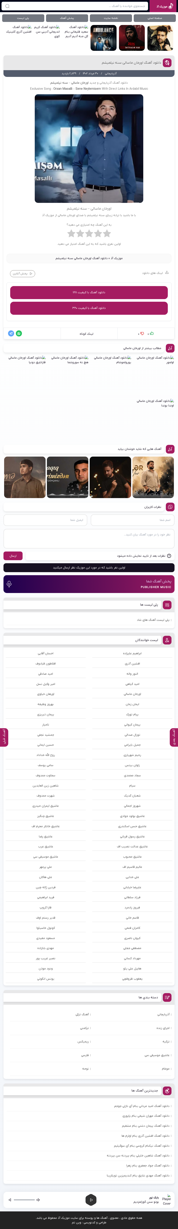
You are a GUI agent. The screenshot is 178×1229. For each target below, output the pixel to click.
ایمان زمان (132, 704)
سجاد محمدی (132, 776)
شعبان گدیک (132, 796)
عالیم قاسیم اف (132, 867)
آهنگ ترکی (82, 1014)
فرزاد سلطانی (132, 897)
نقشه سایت (111, 18)
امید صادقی (45, 674)
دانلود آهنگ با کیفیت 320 (89, 308)
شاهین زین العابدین (46, 786)
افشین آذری (132, 664)
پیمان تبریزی (45, 714)
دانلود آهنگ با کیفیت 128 (89, 292)
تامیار (45, 725)
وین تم (76, 1223)
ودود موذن (46, 969)
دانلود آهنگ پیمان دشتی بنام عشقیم (146, 1126)
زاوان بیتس (132, 765)
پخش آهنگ (67, 18)
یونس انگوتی (45, 979)
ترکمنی (84, 1028)
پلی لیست (23, 18)
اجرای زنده (163, 1028)
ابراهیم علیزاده (132, 653)
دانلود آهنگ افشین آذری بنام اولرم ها (146, 1136)
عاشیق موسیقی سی (45, 857)
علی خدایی (132, 877)
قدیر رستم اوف (45, 918)
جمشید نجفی (45, 735)
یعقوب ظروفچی (132, 979)
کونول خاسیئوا (45, 928)
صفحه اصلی (155, 18)
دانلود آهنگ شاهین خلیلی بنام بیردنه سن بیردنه (138, 1156)
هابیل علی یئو (132, 969)
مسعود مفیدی (45, 938)
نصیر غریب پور (45, 958)
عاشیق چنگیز (45, 816)
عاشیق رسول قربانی (132, 837)
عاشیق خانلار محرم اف (46, 826)
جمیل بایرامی (132, 745)
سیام (132, 786)
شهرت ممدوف (46, 796)
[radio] (107, 234)
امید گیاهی (132, 684)
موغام (166, 1069)
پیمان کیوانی (132, 725)
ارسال (13, 556)
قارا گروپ (45, 908)
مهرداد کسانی (132, 958)
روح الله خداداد (45, 755)
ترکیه (166, 1042)
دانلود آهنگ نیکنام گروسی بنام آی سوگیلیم (142, 1146)
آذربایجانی (163, 1014)
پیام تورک (132, 714)
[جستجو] (7, 6)
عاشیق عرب (45, 847)
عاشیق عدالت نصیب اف (132, 847)
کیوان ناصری (132, 938)
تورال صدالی (132, 735)
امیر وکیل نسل (45, 684)
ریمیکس (83, 1042)
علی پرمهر (45, 867)
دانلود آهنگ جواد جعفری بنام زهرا (148, 1166)
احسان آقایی (45, 653)
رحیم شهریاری (132, 755)
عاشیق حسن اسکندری (132, 826)
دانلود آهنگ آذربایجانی (113, 83)
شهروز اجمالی (132, 806)
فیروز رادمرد (132, 908)
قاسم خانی (132, 918)
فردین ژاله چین (46, 887)
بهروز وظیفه (46, 704)
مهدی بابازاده (45, 948)
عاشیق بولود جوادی (132, 816)
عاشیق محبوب (132, 857)
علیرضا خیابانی (132, 887)
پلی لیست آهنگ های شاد (153, 620)
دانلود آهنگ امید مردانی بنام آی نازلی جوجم (142, 1106)
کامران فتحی (132, 928)
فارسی (85, 1055)
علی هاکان (45, 877)
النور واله (132, 674)
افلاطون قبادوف (46, 664)
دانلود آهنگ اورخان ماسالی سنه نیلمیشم (131, 63)
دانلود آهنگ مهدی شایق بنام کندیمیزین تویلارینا (138, 1176)
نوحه (85, 1069)
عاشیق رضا (46, 837)
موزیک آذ (117, 258)
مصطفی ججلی (132, 948)
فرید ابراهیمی (45, 897)
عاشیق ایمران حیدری (45, 806)
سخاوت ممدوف (45, 776)
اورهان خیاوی (45, 694)
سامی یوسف (45, 765)
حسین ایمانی (45, 745)
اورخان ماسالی (132, 694)
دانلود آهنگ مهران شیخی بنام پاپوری (146, 1116)
